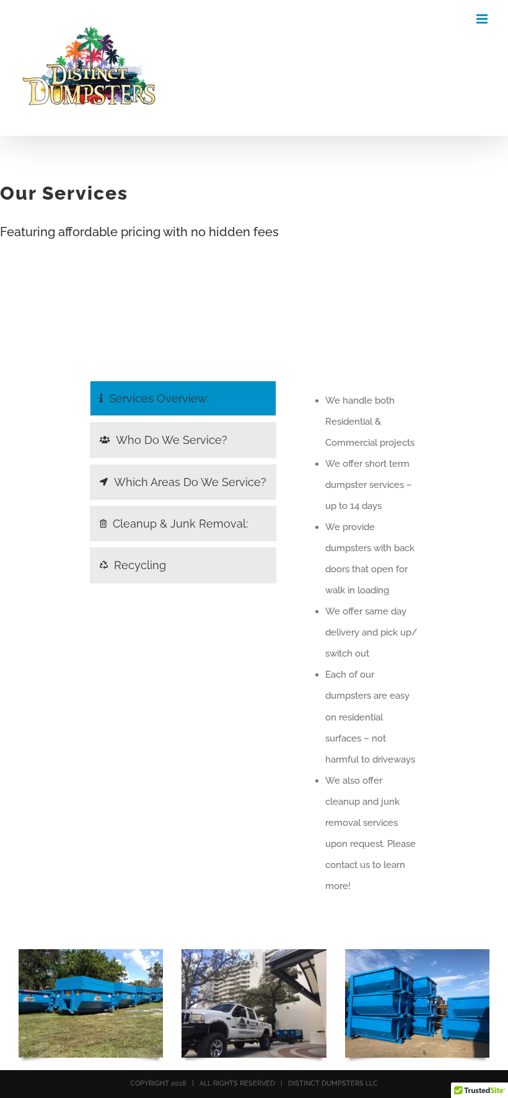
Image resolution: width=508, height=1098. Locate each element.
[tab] (183, 398)
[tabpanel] (359, 643)
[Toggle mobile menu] (482, 18)
